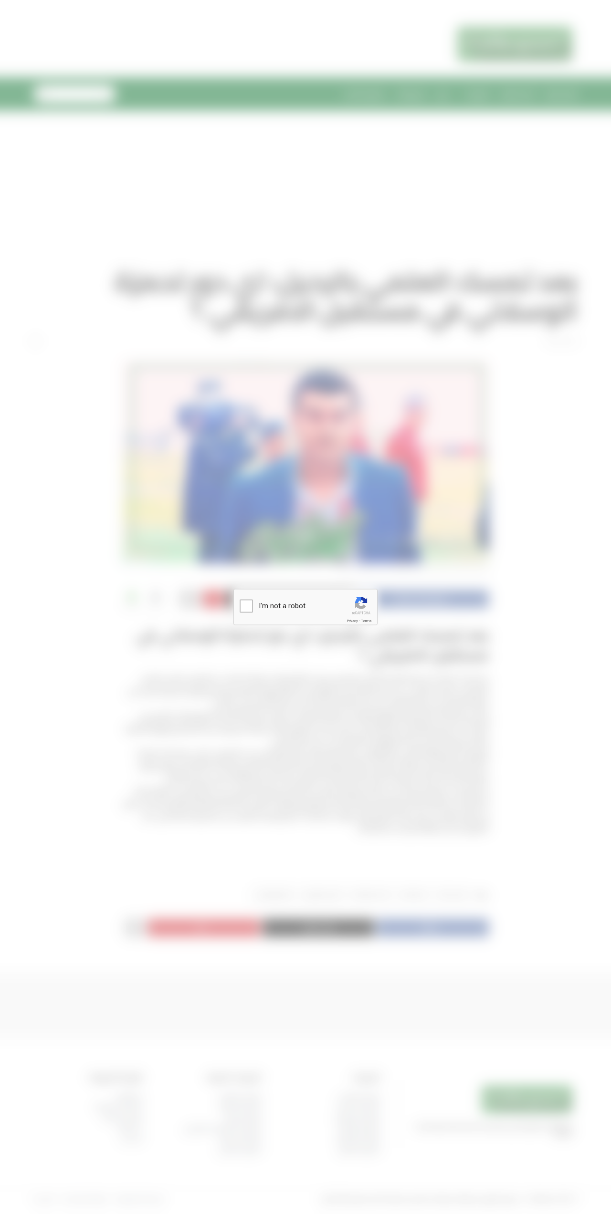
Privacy (352, 621)
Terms (366, 621)
